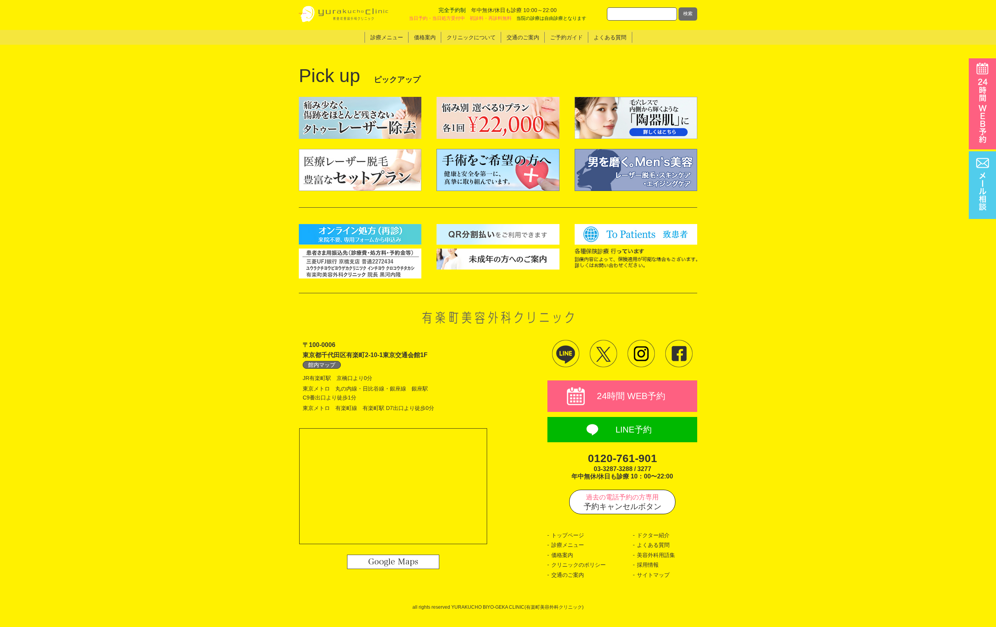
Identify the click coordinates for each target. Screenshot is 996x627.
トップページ (567, 535)
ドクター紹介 (653, 535)
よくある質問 (653, 545)
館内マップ (321, 365)
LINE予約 (633, 429)
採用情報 (648, 565)
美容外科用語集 (656, 555)
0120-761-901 (622, 458)
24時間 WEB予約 (631, 396)
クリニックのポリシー (578, 565)
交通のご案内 (567, 575)
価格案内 (562, 555)
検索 (688, 13)
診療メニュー (567, 545)
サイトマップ (653, 575)
